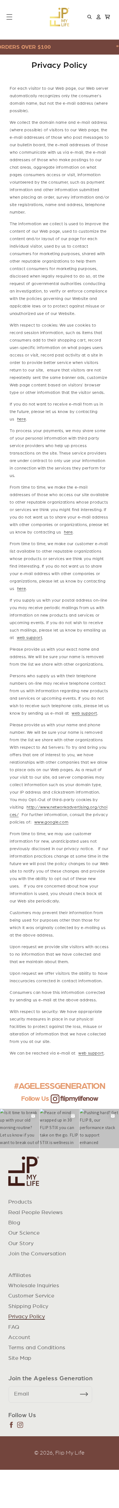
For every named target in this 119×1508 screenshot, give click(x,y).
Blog (14, 1222)
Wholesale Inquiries (33, 1285)
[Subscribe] (86, 1394)
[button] (9, 17)
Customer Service (31, 1296)
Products (20, 1202)
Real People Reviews (35, 1212)
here (21, 419)
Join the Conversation (37, 1253)
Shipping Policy (28, 1306)
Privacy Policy (26, 1316)
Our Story (20, 1243)
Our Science (24, 1233)
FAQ (13, 1327)
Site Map (20, 1358)
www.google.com (51, 822)
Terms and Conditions (36, 1347)
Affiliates (19, 1275)
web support (29, 638)
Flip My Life (70, 1453)
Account (19, 1337)
